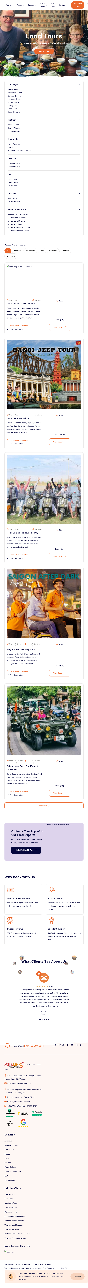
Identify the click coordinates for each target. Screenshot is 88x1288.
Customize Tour (77, 5)
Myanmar (12, 158)
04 (46, 1019)
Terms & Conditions (12, 1171)
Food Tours (12, 109)
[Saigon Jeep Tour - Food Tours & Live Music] (44, 720)
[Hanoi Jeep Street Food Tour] (19, 266)
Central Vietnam (14, 128)
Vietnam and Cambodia (17, 218)
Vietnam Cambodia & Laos (18, 231)
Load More (42, 805)
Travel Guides (10, 1167)
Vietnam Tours (10, 1194)
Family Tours (13, 89)
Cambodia (13, 139)
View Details (58, 327)
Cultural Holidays (14, 96)
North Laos (12, 179)
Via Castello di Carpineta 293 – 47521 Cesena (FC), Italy (23, 1091)
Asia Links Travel (30, 1264)
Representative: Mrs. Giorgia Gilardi (20, 1097)
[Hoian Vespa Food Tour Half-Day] (44, 489)
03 (44, 1019)
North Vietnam (14, 125)
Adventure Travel (15, 92)
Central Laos (13, 182)
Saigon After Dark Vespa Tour (21, 649)
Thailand (12, 193)
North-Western (14, 144)
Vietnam (12, 119)
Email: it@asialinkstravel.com (18, 1101)
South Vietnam (14, 131)
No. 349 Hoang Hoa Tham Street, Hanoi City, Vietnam (22, 1077)
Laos (10, 174)
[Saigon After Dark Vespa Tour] (44, 604)
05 (48, 1019)
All (8, 251)
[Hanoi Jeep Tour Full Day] (44, 375)
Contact (62, 5)
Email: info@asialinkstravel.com (19, 1083)
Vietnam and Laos (15, 224)
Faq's (6, 1176)
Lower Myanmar (14, 163)
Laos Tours (8, 1199)
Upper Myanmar (14, 166)
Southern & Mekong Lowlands (19, 150)
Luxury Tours (13, 105)
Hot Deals (53, 5)
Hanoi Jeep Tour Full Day (18, 418)
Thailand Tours (10, 1207)
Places (7, 1154)
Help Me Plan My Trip (25, 850)
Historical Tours (14, 99)
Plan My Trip (44, 51)
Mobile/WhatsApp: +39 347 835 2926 (22, 1106)
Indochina (11, 256)
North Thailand (13, 198)
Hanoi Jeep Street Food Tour (21, 303)
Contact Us (9, 1149)
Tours (6, 1158)
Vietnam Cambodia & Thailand (20, 227)
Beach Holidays (14, 112)
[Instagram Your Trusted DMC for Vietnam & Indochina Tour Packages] (76, 1045)
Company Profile (11, 1145)
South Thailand (14, 202)
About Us (8, 1141)
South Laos (12, 186)
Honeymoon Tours (15, 102)
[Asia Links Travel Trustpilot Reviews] (37, 1112)
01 (40, 1019)
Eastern (11, 147)
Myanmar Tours (10, 1212)
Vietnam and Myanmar (17, 221)
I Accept (77, 1276)
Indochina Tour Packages (18, 214)
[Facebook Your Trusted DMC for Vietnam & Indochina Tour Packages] (67, 1045)
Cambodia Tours (11, 1203)
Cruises (7, 1163)
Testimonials (9, 1180)
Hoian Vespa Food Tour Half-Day (22, 532)
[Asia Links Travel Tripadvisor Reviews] (9, 1112)
